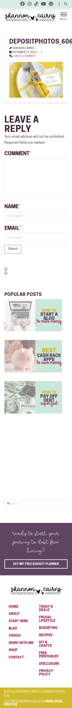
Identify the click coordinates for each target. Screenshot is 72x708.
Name (12, 206)
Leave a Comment (24, 55)
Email (12, 228)
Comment (17, 153)
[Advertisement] (33, 466)
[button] (65, 3)
